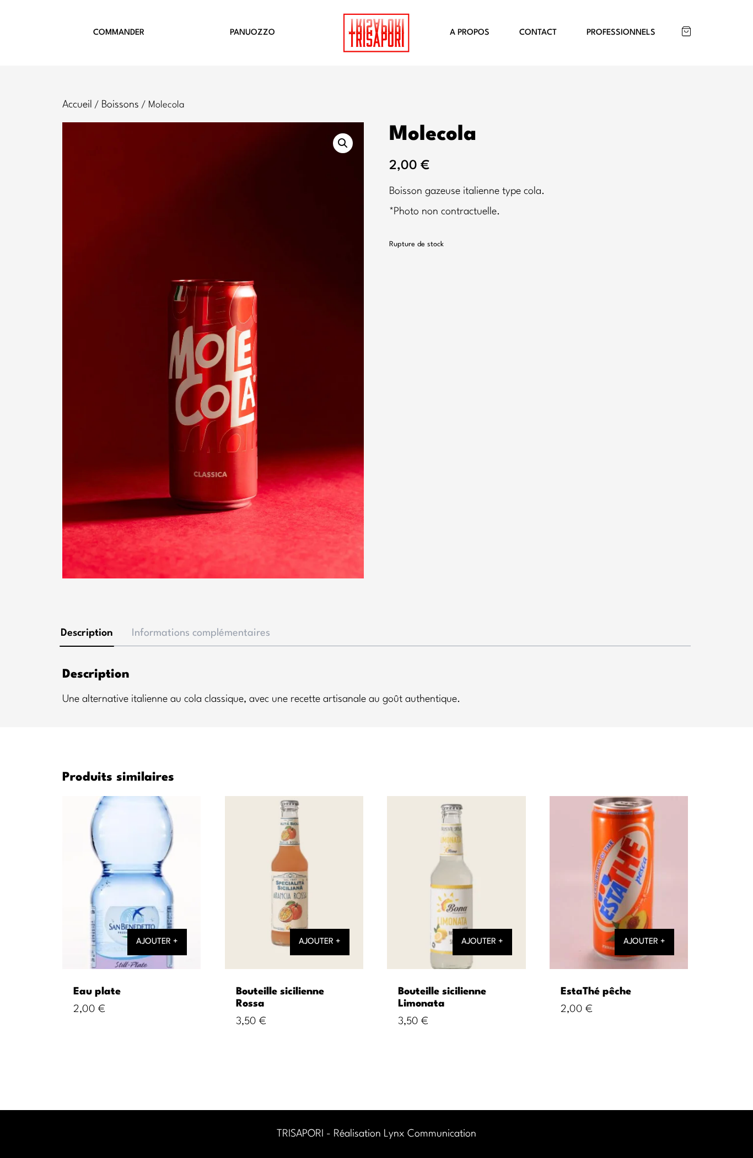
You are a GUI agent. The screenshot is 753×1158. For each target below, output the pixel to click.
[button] (343, 143)
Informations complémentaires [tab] (201, 633)
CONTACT (538, 33)
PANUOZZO (252, 33)
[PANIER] (686, 31)
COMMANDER (118, 33)
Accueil (77, 105)
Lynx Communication (430, 1134)
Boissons (120, 105)
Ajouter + (157, 942)
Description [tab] (87, 633)
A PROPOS (470, 33)
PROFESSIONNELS (621, 33)
